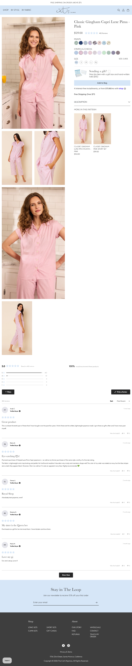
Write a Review (123, 393)
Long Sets (32, 627)
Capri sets (33, 631)
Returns (76, 634)
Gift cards (52, 631)
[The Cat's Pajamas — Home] (66, 9)
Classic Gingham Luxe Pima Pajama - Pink (82, 148)
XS (76, 62)
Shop (6, 10)
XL (96, 62)
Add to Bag (102, 83)
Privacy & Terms (66, 652)
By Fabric (26, 10)
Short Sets (51, 627)
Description (80, 102)
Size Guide (123, 59)
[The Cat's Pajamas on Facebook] (63, 645)
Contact (94, 631)
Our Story (76, 627)
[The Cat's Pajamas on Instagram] (68, 645)
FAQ (73, 631)
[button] (118, 10)
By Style (15, 10)
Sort (111, 401)
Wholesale (95, 627)
